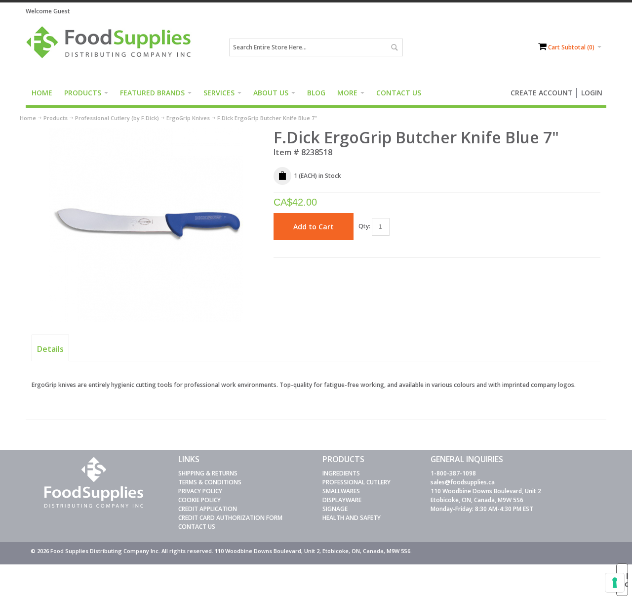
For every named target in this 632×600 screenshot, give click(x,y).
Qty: (364, 226)
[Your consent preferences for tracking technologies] (614, 582)
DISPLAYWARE (341, 500)
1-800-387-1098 (453, 473)
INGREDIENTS (341, 473)
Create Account (542, 92)
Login (591, 92)
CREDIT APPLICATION (207, 509)
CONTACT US (196, 526)
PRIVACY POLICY (200, 491)
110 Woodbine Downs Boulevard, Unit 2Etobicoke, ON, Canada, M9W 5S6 (486, 495)
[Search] (394, 47)
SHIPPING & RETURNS (207, 473)
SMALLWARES (341, 491)
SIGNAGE (335, 509)
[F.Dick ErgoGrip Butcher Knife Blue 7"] (146, 132)
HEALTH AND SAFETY (351, 518)
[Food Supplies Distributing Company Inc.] (112, 47)
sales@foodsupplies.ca (463, 482)
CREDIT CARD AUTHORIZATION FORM (230, 518)
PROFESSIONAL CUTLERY (356, 482)
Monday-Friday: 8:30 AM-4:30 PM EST (482, 509)
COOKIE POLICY (199, 500)
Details (50, 348)
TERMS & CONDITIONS (209, 482)
